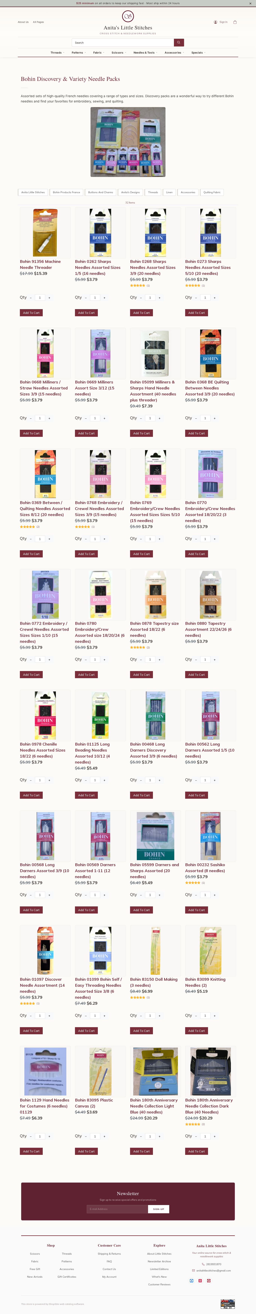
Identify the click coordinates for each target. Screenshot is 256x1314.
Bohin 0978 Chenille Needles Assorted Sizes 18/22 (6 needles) (42, 750)
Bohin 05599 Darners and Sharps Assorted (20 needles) (154, 870)
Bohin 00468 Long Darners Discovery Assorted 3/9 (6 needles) (153, 750)
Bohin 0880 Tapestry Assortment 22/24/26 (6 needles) (208, 629)
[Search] (179, 42)
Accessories (173, 52)
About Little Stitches (159, 1253)
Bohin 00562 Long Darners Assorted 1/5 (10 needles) (209, 750)
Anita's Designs (130, 192)
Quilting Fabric (212, 192)
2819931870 (213, 1264)
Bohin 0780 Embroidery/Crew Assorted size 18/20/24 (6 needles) (100, 632)
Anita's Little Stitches (128, 27)
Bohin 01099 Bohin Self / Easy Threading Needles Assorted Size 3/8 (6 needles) (98, 988)
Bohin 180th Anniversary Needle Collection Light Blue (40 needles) (154, 1106)
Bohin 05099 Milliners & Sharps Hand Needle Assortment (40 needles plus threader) (153, 391)
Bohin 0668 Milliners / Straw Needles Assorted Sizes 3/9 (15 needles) (44, 388)
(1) (148, 285)
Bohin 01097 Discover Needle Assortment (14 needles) (42, 985)
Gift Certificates (67, 1276)
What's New (159, 1276)
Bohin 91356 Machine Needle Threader (40, 264)
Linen (169, 192)
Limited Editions (159, 1269)
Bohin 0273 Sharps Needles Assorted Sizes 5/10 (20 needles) (208, 267)
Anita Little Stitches (33, 192)
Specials (197, 52)
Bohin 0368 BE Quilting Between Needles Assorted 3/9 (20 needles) (210, 388)
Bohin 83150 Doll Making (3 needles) (153, 982)
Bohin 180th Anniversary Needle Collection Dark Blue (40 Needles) (209, 1106)
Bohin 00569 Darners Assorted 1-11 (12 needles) (95, 870)
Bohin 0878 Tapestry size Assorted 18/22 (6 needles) (154, 629)
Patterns (77, 52)
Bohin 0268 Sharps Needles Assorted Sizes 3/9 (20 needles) (153, 267)
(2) (38, 526)
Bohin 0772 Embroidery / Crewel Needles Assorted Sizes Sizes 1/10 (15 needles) (44, 632)
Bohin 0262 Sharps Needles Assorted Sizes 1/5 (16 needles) (98, 267)
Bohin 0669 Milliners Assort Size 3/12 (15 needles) (94, 388)
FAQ (109, 1261)
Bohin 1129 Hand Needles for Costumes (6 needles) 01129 (44, 1106)
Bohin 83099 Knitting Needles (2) (205, 982)
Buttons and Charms (100, 192)
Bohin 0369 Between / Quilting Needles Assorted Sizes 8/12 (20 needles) (45, 508)
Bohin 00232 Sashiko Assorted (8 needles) (205, 867)
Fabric (97, 52)
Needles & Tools (144, 52)
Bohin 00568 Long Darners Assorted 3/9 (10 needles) (44, 870)
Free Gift (35, 1269)
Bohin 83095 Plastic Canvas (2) (94, 1103)
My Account (109, 1276)
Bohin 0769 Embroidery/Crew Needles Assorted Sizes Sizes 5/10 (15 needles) (155, 511)
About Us (23, 21)
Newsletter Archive (159, 1261)
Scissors (117, 52)
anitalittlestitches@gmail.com (213, 1270)
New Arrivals (35, 1276)
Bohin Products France (66, 192)
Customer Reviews (159, 1284)
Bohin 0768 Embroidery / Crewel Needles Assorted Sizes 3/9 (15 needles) (99, 508)
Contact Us (109, 1269)
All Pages (38, 21)
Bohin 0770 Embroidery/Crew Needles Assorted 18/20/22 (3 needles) (210, 511)
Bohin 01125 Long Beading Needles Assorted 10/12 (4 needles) (92, 753)
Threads (56, 52)
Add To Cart (31, 313)
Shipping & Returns (109, 1253)
